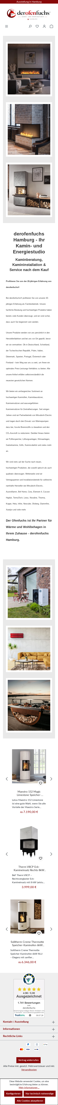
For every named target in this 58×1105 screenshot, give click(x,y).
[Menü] (6, 26)
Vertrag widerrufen (28, 1060)
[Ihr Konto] (44, 26)
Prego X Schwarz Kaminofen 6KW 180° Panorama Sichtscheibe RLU (29, 944)
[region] (29, 779)
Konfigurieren (13, 1093)
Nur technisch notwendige (40, 1093)
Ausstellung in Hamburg (29, 2)
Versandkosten (29, 1070)
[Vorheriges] (6, 779)
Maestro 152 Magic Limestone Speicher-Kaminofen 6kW (29, 793)
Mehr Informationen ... (29, 1088)
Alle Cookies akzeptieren (30, 1101)
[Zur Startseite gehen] (29, 13)
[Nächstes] (51, 779)
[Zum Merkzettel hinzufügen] (41, 783)
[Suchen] (30, 26)
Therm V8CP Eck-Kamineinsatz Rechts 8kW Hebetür (29, 869)
